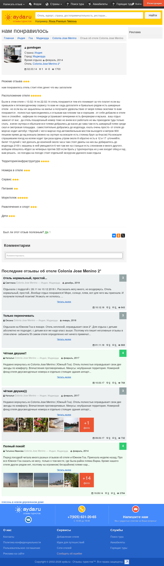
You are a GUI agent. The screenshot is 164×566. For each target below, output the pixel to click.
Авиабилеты (100, 4)
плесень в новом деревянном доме (23, 502)
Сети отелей (64, 548)
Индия (21, 38)
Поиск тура (77, 4)
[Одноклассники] (118, 235)
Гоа (31, 38)
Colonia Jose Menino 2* (46, 63)
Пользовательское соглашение (21, 548)
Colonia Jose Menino (64, 38)
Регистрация (154, 3)
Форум (37, 4)
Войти (138, 3)
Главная (9, 38)
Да (46, 232)
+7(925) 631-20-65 (82, 516)
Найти (153, 15)
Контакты (8, 536)
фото (87, 424)
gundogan (33, 47)
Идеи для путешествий (70, 542)
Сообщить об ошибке (69, 553)
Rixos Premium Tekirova (63, 21)
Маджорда (42, 38)
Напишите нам (135, 516)
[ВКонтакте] (114, 235)
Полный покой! (14, 446)
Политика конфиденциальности (22, 542)
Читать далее (64, 301)
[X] (123, 235)
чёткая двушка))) (15, 391)
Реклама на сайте (13, 553)
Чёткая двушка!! (14, 353)
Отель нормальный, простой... (25, 278)
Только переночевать (18, 315)
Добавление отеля (68, 536)
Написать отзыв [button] (13, 4)
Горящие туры (125, 4)
